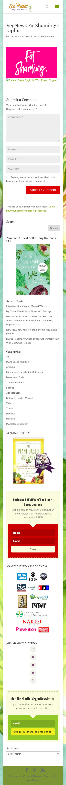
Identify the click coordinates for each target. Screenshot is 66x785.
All (7, 356)
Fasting (10, 387)
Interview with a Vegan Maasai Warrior (26, 306)
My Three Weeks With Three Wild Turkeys (28, 311)
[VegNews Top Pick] (33, 461)
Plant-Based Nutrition (17, 361)
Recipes (10, 418)
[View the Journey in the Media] (33, 602)
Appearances (13, 392)
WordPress (33, 780)
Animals (10, 367)
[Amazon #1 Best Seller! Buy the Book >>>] (33, 269)
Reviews (10, 413)
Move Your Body (15, 377)
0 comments (47, 36)
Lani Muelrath (16, 36)
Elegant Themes (32, 776)
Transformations (15, 382)
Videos (10, 403)
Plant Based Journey (17, 424)
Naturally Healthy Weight (19, 398)
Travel (9, 408)
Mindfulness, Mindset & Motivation (24, 372)
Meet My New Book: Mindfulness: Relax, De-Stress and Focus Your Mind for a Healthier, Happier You (30, 320)
